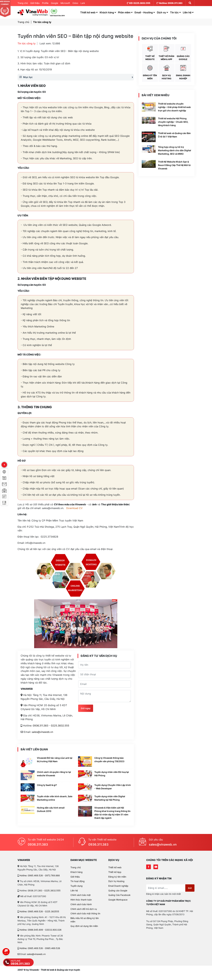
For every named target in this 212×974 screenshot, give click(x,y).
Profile (45, 3)
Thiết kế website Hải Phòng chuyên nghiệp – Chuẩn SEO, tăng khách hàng (173, 122)
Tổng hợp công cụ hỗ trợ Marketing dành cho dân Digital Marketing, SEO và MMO (174, 150)
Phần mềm (124, 12)
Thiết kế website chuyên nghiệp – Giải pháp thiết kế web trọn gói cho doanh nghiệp (174, 107)
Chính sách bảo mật (80, 895)
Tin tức (174, 12)
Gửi (190, 888)
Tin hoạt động (77, 881)
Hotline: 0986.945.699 (31, 929)
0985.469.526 (52, 948)
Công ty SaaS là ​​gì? (47, 785)
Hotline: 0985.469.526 (31, 875)
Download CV (74, 508)
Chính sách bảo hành (81, 904)
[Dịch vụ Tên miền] (4, 496)
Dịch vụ (162, 12)
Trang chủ (23, 3)
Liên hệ (187, 12)
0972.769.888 (52, 875)
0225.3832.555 (60, 725)
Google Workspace (117, 899)
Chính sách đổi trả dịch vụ (83, 909)
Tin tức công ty (42, 22)
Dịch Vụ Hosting (116, 881)
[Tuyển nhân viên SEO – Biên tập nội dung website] (33, 12)
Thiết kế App (114, 872)
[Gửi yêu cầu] (142, 842)
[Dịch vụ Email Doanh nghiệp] (4, 490)
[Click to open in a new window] (148, 867)
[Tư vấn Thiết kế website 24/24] (21, 842)
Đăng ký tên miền (117, 876)
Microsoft (65, 3)
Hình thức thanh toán (81, 899)
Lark (83, 3)
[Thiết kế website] (4, 471)
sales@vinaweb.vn (42, 731)
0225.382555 (52, 911)
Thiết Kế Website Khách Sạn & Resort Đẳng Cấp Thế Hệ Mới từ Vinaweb (174, 165)
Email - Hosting (144, 12)
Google (54, 3)
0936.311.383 (40, 725)
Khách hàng (107, 12)
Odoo (75, 3)
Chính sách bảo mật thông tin (85, 913)
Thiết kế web (88, 12)
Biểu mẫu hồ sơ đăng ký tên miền (84, 920)
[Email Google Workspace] (4, 484)
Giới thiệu (35, 3)
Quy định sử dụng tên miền (84, 926)
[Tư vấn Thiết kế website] (82, 842)
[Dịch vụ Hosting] (4, 502)
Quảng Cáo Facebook (119, 895)
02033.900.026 (53, 929)
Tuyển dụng (76, 886)
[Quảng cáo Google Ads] (4, 478)
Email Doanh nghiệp (118, 886)
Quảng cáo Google (117, 890)
